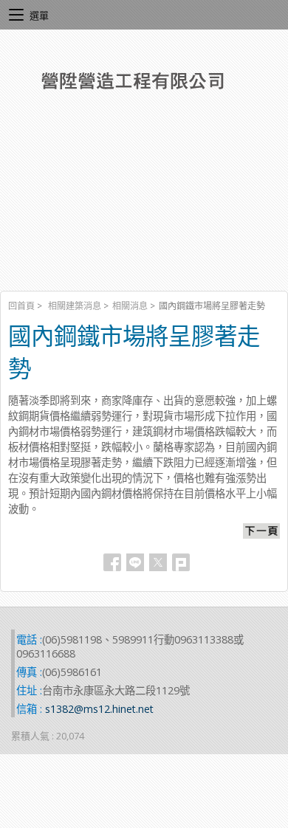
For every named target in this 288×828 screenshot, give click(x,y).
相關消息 (130, 306)
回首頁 (21, 306)
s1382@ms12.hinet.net (99, 709)
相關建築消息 (74, 306)
